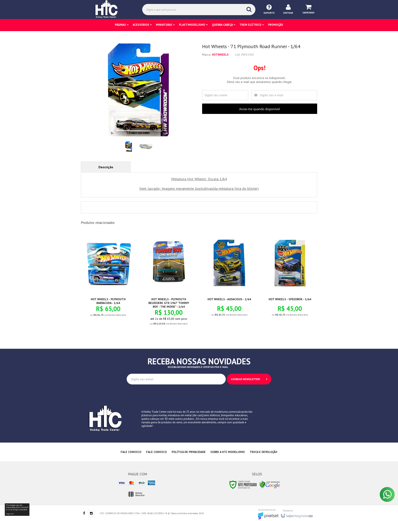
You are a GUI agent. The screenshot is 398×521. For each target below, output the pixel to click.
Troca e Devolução (263, 452)
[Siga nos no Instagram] (91, 513)
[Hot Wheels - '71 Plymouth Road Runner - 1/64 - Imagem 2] (145, 146)
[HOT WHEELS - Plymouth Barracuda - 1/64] (108, 277)
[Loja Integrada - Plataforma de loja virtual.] (296, 514)
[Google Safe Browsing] (269, 484)
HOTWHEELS (220, 54)
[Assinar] (249, 379)
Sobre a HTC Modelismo (227, 452)
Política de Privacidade (189, 452)
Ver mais (110, 300)
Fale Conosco (131, 452)
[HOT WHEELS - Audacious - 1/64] (229, 277)
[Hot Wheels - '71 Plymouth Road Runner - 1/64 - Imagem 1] (128, 146)
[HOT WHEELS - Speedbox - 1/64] (290, 277)
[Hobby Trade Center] (109, 9)
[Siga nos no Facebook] (84, 513)
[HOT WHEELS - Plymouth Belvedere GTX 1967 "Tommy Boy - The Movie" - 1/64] (168, 282)
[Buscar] (249, 9)
